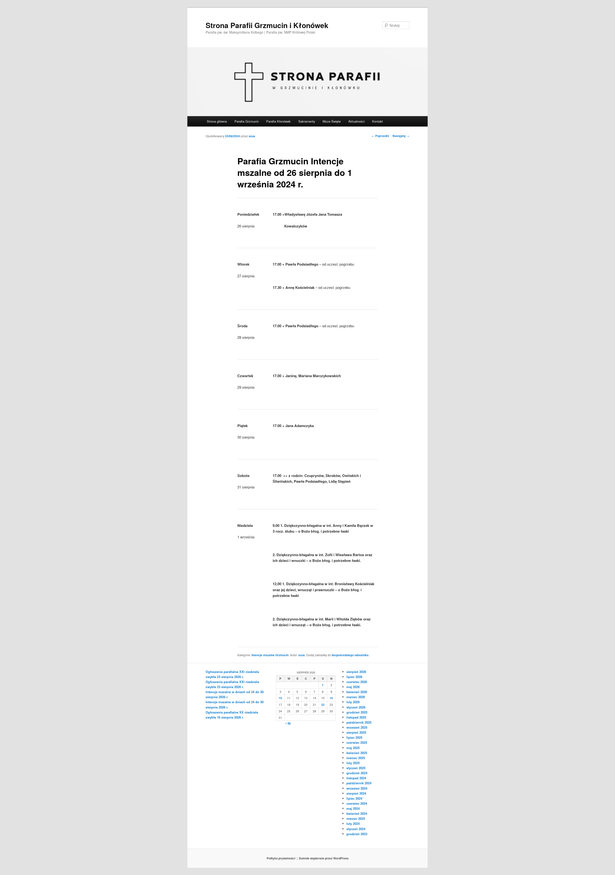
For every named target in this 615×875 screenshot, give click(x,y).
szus (252, 136)
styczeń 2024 (355, 829)
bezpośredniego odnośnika (350, 655)
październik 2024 (358, 783)
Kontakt (377, 121)
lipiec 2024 (354, 798)
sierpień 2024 (356, 793)
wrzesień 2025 (356, 727)
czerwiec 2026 (356, 681)
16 (331, 698)
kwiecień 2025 (356, 752)
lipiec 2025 (354, 737)
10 (280, 698)
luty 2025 (353, 763)
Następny (401, 136)
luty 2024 (353, 823)
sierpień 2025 (356, 732)
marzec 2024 (355, 818)
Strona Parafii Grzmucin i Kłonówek (267, 25)
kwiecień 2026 (356, 692)
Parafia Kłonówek (278, 121)
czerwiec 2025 (356, 742)
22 (323, 704)
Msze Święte (332, 121)
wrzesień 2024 (356, 788)
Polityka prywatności (281, 858)
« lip (288, 723)
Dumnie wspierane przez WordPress (324, 858)
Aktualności (356, 121)
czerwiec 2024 (356, 803)
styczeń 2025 (355, 768)
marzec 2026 (355, 697)
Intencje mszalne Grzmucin (270, 655)
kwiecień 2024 (356, 813)
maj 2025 (353, 747)
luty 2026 (353, 702)
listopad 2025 (356, 717)
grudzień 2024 (356, 773)
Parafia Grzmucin (246, 121)
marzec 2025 (355, 758)
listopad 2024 (356, 778)
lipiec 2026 (354, 676)
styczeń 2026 (355, 707)
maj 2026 (353, 687)
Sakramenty (306, 121)
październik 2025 (358, 722)
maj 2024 (353, 808)
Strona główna (217, 121)
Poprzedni (380, 136)
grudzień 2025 (356, 712)
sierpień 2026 (356, 671)
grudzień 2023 (356, 834)
